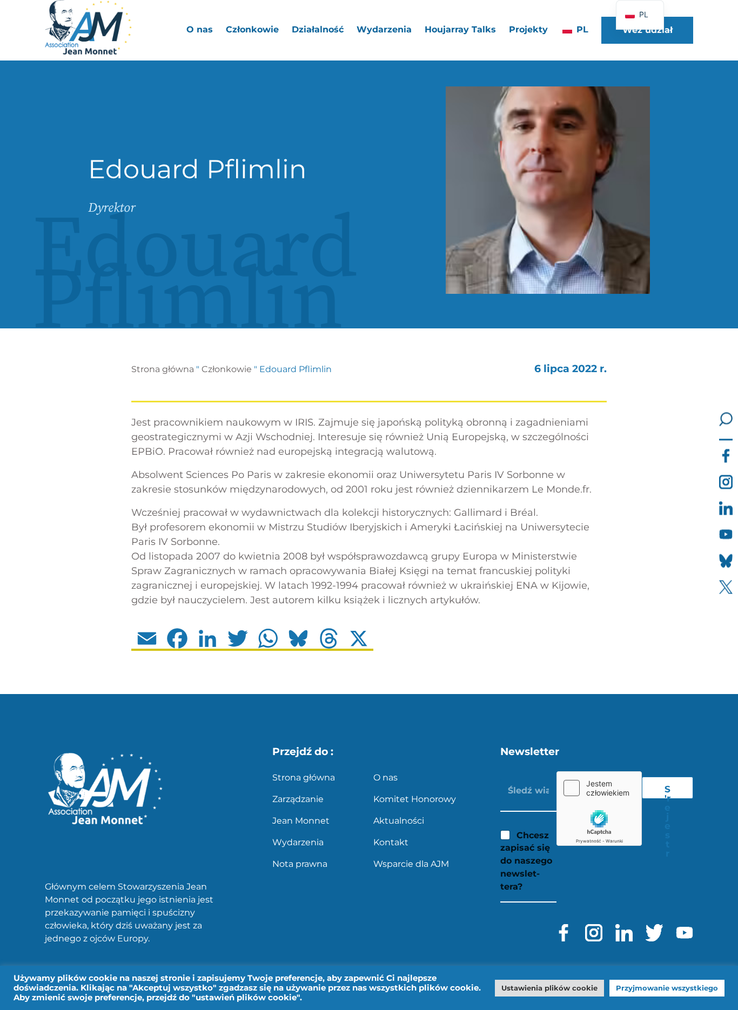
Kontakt (390, 842)
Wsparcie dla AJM (411, 864)
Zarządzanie (298, 799)
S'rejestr (667, 791)
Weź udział (647, 30)
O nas (385, 777)
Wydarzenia (384, 29)
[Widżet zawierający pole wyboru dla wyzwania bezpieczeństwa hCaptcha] (599, 808)
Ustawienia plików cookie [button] (549, 988)
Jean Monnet (301, 821)
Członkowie (227, 369)
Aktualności (398, 821)
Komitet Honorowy (414, 799)
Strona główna (162, 369)
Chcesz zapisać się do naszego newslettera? (526, 861)
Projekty (528, 29)
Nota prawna (299, 864)
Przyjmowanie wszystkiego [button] (667, 988)
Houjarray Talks (460, 29)
